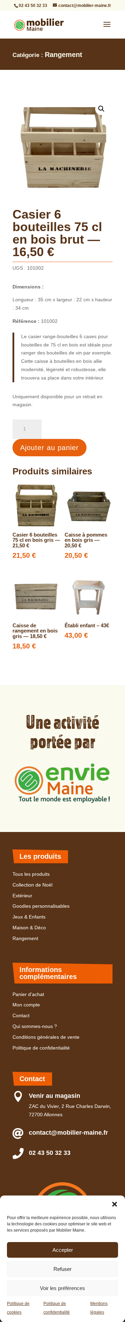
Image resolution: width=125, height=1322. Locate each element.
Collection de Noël (32, 885)
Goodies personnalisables (40, 906)
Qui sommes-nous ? (34, 1026)
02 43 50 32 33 (33, 5)
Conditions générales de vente (46, 1037)
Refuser (62, 1269)
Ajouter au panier (49, 447)
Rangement (63, 54)
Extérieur (22, 895)
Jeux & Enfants (28, 917)
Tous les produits (31, 874)
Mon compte (26, 1004)
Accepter (62, 1250)
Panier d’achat (28, 994)
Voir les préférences (62, 1288)
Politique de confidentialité (41, 1048)
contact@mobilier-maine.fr (68, 1132)
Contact (21, 1015)
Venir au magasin (54, 1095)
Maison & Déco (29, 927)
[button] (114, 1204)
